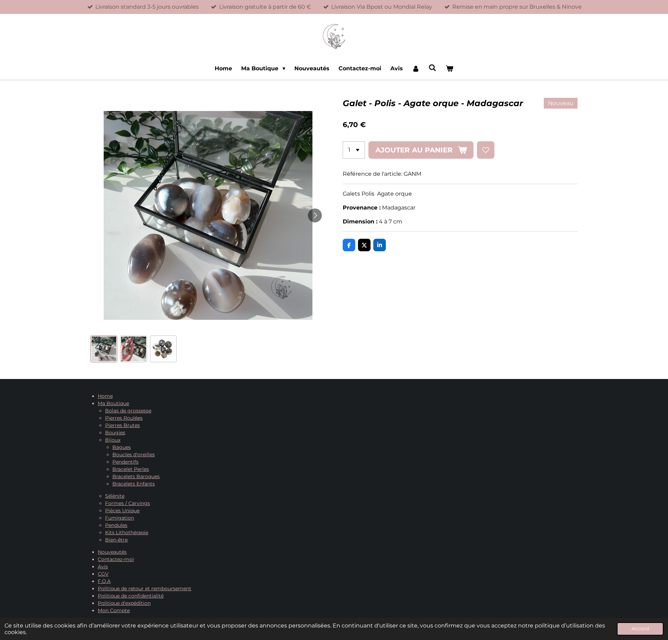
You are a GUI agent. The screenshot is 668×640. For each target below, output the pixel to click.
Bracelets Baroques (136, 476)
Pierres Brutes (122, 425)
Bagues (121, 447)
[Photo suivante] (315, 215)
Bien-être (116, 540)
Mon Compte (114, 610)
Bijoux (112, 440)
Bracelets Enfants (133, 484)
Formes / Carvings (127, 503)
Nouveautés (112, 552)
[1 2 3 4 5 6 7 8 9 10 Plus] (354, 150)
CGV (103, 574)
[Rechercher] (432, 68)
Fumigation (119, 518)
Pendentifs (125, 462)
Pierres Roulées (124, 418)
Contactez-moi (116, 559)
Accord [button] (640, 628)
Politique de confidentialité (131, 596)
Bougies (115, 432)
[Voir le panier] (449, 68)
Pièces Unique (122, 510)
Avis (103, 566)
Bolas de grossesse (128, 411)
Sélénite (115, 496)
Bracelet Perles (130, 469)
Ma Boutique (113, 403)
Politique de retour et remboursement (144, 588)
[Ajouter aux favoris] (485, 150)
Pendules (116, 525)
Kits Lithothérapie (126, 532)
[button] (103, 348)
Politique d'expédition (124, 603)
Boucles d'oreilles (133, 454)
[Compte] (415, 68)
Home (105, 396)
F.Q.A (104, 581)
